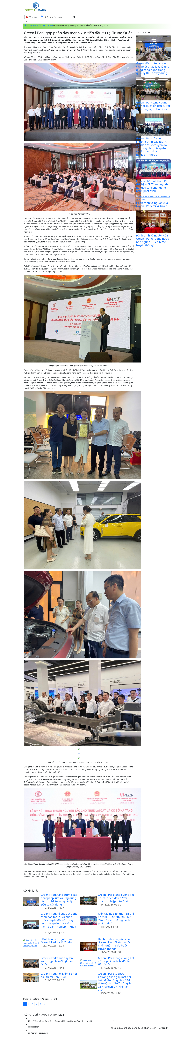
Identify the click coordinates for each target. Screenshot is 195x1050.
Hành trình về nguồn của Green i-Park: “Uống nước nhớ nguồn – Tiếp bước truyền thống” (114, 944)
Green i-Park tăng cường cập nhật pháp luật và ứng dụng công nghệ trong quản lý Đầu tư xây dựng (59, 899)
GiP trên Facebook (123, 1017)
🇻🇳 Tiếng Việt (31, 17)
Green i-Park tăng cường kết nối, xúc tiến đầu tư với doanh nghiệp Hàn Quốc (116, 898)
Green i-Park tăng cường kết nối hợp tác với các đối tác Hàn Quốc (116, 961)
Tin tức (29, 25)
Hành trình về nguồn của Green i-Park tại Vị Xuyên (56, 940)
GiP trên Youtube (122, 1023)
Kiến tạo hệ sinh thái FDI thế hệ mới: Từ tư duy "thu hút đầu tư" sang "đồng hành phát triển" (116, 918)
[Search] (41, 17)
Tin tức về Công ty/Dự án (42, 25)
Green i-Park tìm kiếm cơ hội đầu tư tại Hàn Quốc (59, 975)
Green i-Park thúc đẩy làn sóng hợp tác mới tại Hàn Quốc (57, 961)
